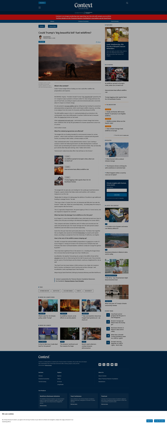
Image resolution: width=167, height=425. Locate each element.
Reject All (149, 420)
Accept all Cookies (159, 420)
